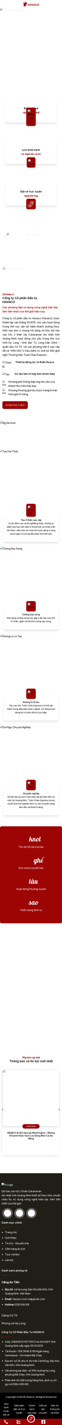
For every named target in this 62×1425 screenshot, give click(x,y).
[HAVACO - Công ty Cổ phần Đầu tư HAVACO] (31, 4)
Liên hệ (9, 1260)
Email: (8, 1299)
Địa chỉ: (9, 1289)
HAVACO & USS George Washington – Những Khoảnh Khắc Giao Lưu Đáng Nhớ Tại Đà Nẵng (31, 1136)
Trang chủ (11, 1232)
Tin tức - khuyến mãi (17, 1243)
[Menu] (4, 4)
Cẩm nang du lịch (15, 1249)
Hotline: (9, 1304)
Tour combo (12, 1254)
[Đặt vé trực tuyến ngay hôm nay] (31, 202)
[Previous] (2, 1109)
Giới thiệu (10, 1238)
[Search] (58, 4)
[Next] (59, 1109)
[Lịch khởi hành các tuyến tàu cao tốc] (31, 160)
